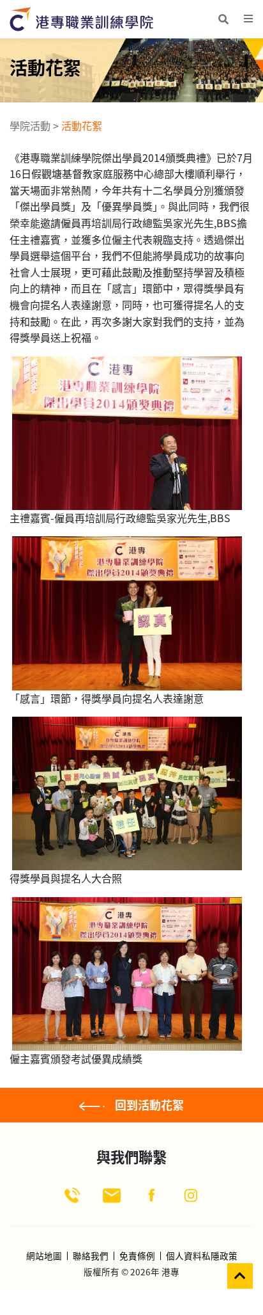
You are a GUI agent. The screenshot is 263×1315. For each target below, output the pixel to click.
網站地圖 (44, 1256)
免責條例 (137, 1256)
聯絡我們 (91, 1256)
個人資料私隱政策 (201, 1256)
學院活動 (30, 125)
